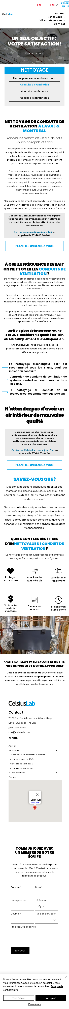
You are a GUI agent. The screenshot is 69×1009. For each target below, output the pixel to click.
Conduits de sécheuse (34, 91)
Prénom (16, 887)
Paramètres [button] (34, 1004)
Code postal (18, 900)
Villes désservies (17, 772)
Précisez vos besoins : (23, 926)
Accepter (51, 998)
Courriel (16, 913)
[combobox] (46, 920)
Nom (38, 887)
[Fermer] (64, 979)
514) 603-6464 (17, 727)
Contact (12, 777)
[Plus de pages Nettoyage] (64, 17)
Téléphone (41, 900)
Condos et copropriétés (34, 98)
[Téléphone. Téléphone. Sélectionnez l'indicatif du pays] (40, 907)
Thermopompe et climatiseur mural (34, 78)
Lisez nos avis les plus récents (32, 432)
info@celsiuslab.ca (19, 732)
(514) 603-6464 (40, 235)
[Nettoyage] (56, 750)
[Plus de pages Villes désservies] (64, 20)
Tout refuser (18, 998)
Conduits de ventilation (34, 84)
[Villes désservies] (56, 772)
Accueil (12, 746)
